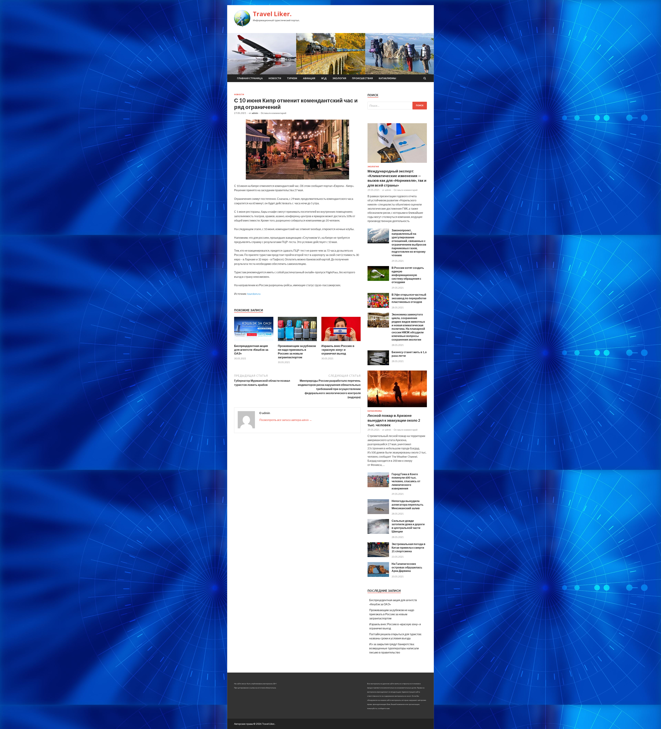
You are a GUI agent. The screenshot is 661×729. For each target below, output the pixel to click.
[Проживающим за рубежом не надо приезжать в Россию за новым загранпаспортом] (297, 342)
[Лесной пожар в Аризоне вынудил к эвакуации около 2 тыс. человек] (397, 407)
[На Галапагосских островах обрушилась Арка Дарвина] (378, 575)
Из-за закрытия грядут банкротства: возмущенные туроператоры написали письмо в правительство (394, 648)
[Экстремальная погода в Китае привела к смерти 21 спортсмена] (378, 556)
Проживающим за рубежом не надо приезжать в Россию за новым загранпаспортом (297, 351)
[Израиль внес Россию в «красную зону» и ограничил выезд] (341, 342)
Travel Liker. (272, 14)
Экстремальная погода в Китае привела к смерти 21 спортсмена (408, 547)
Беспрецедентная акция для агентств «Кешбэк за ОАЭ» (251, 349)
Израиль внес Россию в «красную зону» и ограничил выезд (337, 349)
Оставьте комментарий (273, 113)
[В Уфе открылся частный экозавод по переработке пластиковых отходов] (378, 306)
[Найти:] (397, 105)
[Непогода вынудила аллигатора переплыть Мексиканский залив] (378, 513)
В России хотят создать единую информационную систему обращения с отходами (408, 275)
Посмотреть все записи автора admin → (285, 419)
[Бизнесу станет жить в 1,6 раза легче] (378, 364)
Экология (339, 78)
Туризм (292, 78)
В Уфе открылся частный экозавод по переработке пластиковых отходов (409, 298)
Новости (275, 78)
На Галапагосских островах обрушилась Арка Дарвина (407, 567)
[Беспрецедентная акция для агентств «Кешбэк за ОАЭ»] (253, 342)
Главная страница (250, 78)
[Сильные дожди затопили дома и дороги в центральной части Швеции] (378, 532)
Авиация (309, 78)
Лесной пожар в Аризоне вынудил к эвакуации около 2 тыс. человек (394, 420)
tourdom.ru (253, 293)
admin (255, 113)
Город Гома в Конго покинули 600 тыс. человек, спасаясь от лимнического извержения (406, 481)
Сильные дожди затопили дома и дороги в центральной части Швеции (408, 526)
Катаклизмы (387, 78)
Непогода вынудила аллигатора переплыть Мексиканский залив (407, 504)
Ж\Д (324, 78)
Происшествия (362, 78)
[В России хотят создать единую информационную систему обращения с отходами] (378, 279)
